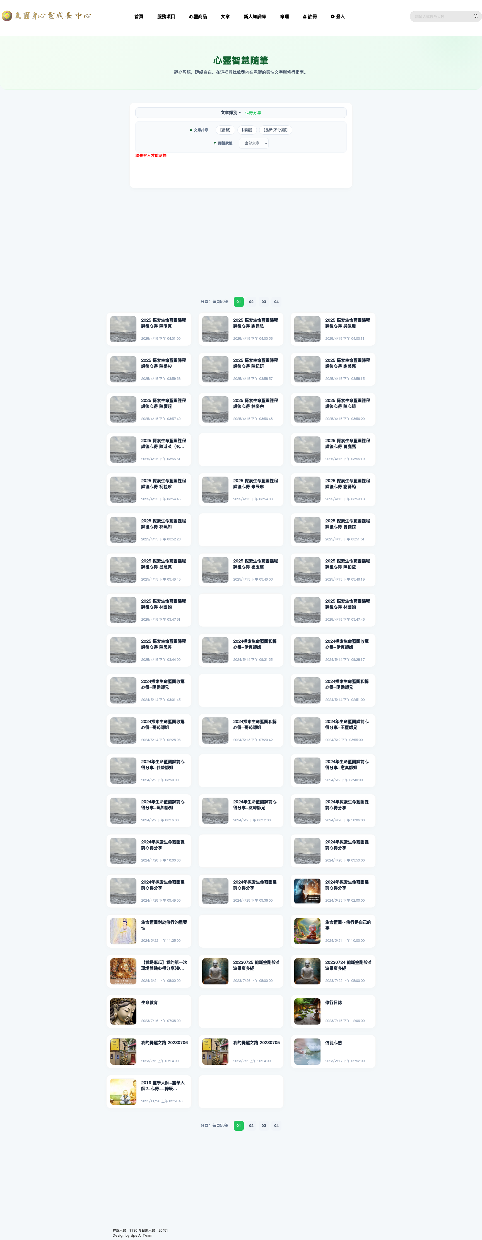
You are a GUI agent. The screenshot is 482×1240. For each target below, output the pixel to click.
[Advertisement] (241, 170)
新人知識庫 (255, 16)
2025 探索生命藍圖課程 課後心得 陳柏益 (347, 564)
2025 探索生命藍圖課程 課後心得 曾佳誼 (347, 524)
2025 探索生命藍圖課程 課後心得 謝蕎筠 (347, 484)
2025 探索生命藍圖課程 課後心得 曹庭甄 (347, 444)
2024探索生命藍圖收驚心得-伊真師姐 (347, 644)
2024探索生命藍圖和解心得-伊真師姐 (255, 644)
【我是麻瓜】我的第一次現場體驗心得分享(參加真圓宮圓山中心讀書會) (164, 965)
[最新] (225, 129)
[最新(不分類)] (276, 129)
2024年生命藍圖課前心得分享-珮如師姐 (163, 805)
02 (251, 301)
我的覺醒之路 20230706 (164, 1042)
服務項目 (166, 16)
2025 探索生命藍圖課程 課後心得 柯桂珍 (163, 484)
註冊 (312, 16)
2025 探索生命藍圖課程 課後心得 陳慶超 (163, 403)
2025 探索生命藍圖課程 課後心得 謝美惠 (347, 363)
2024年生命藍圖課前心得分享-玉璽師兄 (347, 725)
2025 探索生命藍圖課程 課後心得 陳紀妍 (255, 363)
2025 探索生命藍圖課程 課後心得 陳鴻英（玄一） (163, 444)
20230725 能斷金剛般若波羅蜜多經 (256, 965)
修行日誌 (333, 1002)
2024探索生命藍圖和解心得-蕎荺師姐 (255, 725)
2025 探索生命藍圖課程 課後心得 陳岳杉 (163, 363)
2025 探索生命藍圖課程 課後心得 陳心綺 (347, 403)
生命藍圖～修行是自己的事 (348, 925)
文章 (225, 16)
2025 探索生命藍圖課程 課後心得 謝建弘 (255, 323)
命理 (284, 16)
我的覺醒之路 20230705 (256, 1042)
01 (239, 301)
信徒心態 (333, 1042)
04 (276, 301)
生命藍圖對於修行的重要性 (164, 925)
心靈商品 (198, 16)
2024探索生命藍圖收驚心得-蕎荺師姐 (163, 725)
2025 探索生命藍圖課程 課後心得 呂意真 (163, 564)
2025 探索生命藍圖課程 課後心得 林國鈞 (163, 604)
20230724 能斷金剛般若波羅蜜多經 (348, 965)
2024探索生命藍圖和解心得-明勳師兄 (347, 684)
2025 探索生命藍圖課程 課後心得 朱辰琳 (255, 484)
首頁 (138, 16)
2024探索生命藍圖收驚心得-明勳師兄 (163, 684)
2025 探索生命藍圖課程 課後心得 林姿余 (255, 403)
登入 (340, 16)
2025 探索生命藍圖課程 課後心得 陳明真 (163, 323)
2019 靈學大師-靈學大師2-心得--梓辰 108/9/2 (163, 1086)
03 (264, 301)
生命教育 (149, 1002)
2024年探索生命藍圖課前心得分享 (347, 805)
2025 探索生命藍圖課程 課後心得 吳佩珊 (347, 323)
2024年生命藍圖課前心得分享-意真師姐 (347, 765)
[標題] (247, 129)
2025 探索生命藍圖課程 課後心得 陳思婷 (163, 644)
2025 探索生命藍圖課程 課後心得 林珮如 (163, 524)
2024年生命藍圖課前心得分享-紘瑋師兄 (255, 805)
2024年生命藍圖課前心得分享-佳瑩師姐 (163, 765)
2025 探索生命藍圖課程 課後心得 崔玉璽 (255, 564)
